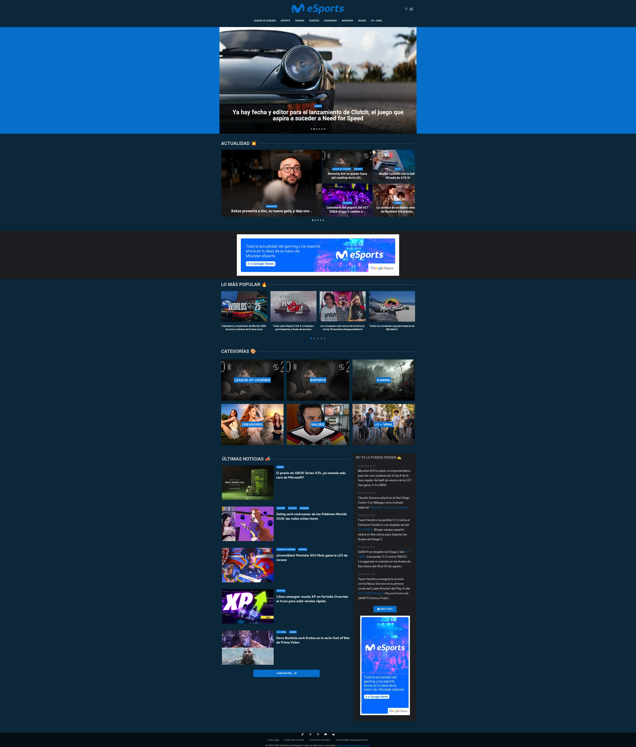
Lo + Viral (376, 20)
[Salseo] (318, 424)
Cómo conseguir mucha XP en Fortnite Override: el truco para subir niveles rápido (312, 598)
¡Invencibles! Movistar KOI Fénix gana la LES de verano (312, 557)
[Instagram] (318, 734)
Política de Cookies (294, 739)
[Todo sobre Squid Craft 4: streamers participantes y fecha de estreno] (293, 306)
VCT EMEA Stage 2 (370, 593)
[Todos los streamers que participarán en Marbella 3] (392, 306)
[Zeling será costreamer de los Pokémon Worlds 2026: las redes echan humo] (248, 524)
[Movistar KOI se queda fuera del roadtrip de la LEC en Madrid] (347, 166)
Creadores (330, 20)
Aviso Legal (273, 739)
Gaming (299, 20)
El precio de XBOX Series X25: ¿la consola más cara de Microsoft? (311, 475)
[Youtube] (325, 734)
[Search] (406, 9)
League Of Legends (265, 20)
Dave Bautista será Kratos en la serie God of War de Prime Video (313, 640)
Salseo (362, 20)
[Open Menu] (411, 9)
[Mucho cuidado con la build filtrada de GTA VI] (398, 166)
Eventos (314, 20)
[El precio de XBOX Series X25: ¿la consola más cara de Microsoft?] (248, 482)
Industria (347, 20)
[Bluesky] (333, 734)
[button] (225, 80)
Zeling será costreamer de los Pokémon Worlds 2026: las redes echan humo (311, 516)
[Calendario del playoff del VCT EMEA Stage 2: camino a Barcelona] (347, 200)
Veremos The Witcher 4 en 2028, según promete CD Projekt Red (318, 118)
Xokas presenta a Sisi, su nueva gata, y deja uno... (271, 211)
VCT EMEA (365, 529)
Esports (285, 20)
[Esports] (318, 380)
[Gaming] (383, 380)
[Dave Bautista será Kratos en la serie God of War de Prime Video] (248, 647)
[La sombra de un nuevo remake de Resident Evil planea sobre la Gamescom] (398, 200)
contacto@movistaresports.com (352, 739)
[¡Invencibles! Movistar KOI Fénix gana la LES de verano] (248, 565)
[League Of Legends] (252, 380)
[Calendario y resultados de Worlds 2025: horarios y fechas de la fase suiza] (244, 306)
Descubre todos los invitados (389, 507)
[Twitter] (310, 734)
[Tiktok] (302, 734)
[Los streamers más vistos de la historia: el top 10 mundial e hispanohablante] (343, 306)
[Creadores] (252, 424)
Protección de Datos (319, 739)
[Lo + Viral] (383, 424)
